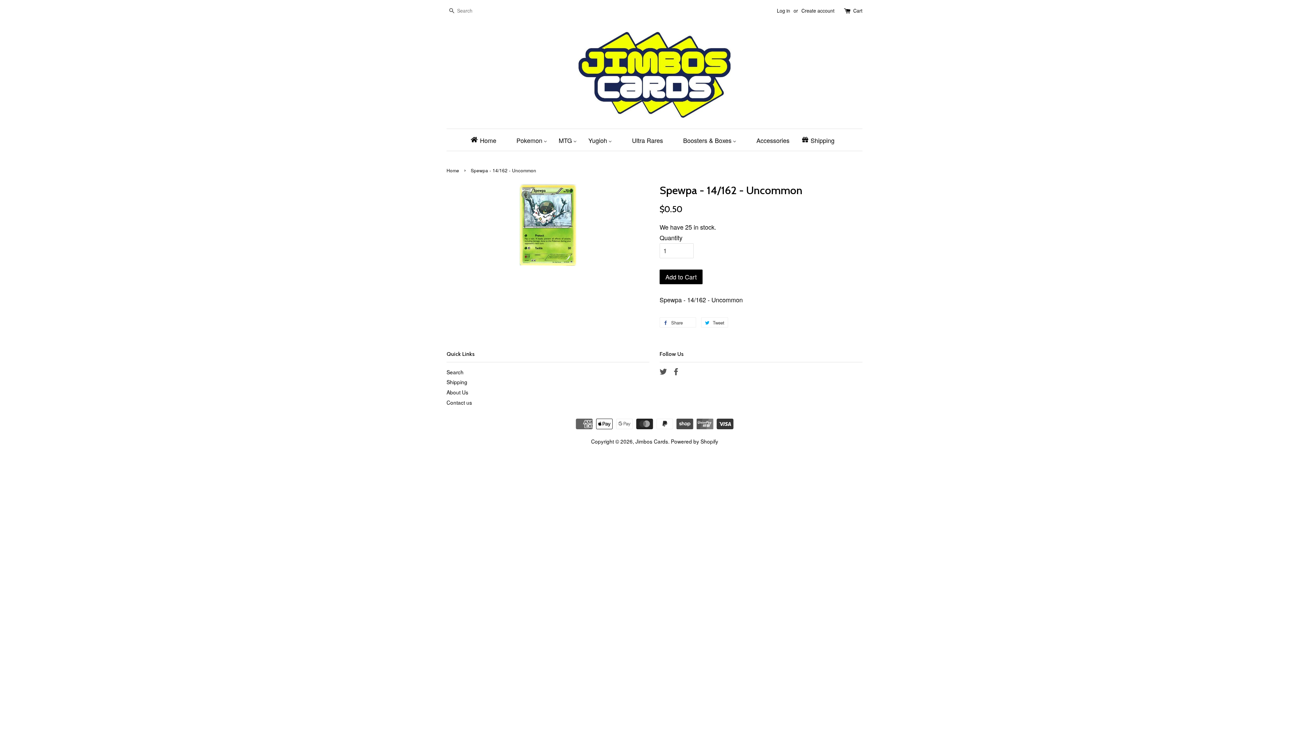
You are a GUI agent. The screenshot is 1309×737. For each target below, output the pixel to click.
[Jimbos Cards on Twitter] (663, 372)
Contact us (459, 402)
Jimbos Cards (651, 441)
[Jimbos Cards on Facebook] (676, 372)
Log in (783, 10)
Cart (857, 10)
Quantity (671, 237)
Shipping (457, 382)
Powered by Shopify (694, 441)
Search (455, 372)
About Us (457, 392)
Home (453, 170)
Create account (817, 10)
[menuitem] (485, 140)
